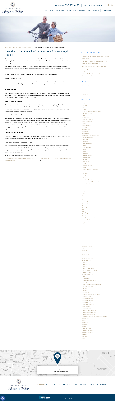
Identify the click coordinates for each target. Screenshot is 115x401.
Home (45, 10)
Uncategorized (86, 328)
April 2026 (85, 94)
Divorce (84, 163)
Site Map (93, 385)
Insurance (85, 228)
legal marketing (63, 398)
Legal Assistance (87, 246)
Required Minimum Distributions (91, 294)
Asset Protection (87, 121)
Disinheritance (86, 162)
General (84, 208)
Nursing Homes (86, 272)
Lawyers (84, 244)
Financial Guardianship (88, 202)
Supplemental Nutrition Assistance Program (94, 316)
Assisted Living (86, 125)
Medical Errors (86, 264)
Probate (84, 290)
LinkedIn (112, 5)
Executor (84, 190)
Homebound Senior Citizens (90, 218)
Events (84, 188)
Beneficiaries (85, 133)
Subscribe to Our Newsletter (93, 5)
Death (84, 151)
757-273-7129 (67, 385)
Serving (69, 10)
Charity (84, 145)
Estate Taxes (86, 186)
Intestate (84, 230)
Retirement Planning (87, 296)
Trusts (84, 326)
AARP (83, 107)
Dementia (85, 153)
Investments (85, 236)
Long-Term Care (86, 260)
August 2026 (86, 86)
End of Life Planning (87, 180)
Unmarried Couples (87, 330)
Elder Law (85, 176)
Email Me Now (80, 385)
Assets (84, 123)
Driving (84, 167)
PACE (83, 276)
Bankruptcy (85, 131)
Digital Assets (86, 157)
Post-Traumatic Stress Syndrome (91, 284)
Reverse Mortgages (87, 300)
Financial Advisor (87, 200)
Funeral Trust (86, 206)
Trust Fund (85, 322)
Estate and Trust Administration (91, 182)
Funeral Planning (86, 204)
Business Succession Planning (90, 135)
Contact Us (95, 10)
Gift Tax (84, 210)
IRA (83, 238)
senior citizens (86, 306)
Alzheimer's (85, 117)
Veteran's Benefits (87, 332)
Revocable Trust (86, 302)
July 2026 (85, 88)
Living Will (84, 256)
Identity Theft (86, 220)
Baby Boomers (86, 129)
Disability (84, 159)
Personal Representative (89, 280)
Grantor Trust (86, 214)
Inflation (84, 224)
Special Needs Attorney (89, 312)
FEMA (83, 194)
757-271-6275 (72, 5)
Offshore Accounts (87, 274)
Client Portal (107, 10)
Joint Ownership (86, 242)
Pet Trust (84, 282)
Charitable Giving (87, 143)
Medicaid (84, 262)
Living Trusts (85, 254)
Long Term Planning (87, 258)
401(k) (84, 103)
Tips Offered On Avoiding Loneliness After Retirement (55, 158)
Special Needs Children (88, 314)
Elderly (84, 178)
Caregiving (30, 47)
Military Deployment (88, 268)
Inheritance (85, 226)
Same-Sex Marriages (88, 304)
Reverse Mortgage (87, 298)
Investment (85, 232)
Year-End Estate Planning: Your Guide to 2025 (95, 66)
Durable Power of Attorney (90, 170)
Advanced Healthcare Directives (91, 111)
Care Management (87, 137)
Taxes (84, 320)
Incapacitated (86, 222)
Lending (84, 250)
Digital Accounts (87, 155)
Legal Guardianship (87, 248)
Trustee (84, 324)
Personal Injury (86, 278)
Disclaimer (103, 385)
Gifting (84, 212)
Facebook (108, 5)
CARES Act (85, 141)
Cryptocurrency (86, 147)
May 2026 (85, 92)
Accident (84, 109)
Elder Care (85, 174)
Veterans (84, 334)
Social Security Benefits (89, 310)
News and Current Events (89, 270)
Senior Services (86, 308)
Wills (83, 338)
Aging (83, 115)
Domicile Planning (87, 166)
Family (84, 192)
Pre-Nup (84, 288)
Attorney (84, 127)
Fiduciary (84, 196)
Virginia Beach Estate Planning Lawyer (14, 47)
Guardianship (86, 216)
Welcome (84, 336)
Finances (84, 198)
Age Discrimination (87, 113)
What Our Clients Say (79, 10)
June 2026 (85, 90)
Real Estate (85, 292)
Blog (89, 10)
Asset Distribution (87, 119)
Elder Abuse (85, 172)
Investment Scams (87, 234)
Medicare (84, 266)
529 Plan (84, 105)
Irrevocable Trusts (87, 240)
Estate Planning (86, 184)
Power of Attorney (87, 286)
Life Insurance (86, 252)
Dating (84, 149)
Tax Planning (85, 318)
